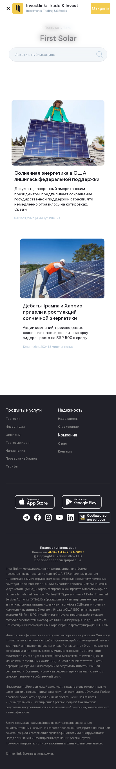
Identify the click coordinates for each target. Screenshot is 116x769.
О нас (62, 443)
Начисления (15, 451)
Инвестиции (15, 427)
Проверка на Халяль (21, 458)
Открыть (101, 8)
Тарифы (12, 466)
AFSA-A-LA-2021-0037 (66, 552)
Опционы (13, 435)
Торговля (13, 419)
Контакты (65, 451)
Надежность (68, 419)
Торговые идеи (18, 443)
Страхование (68, 427)
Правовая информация (58, 548)
